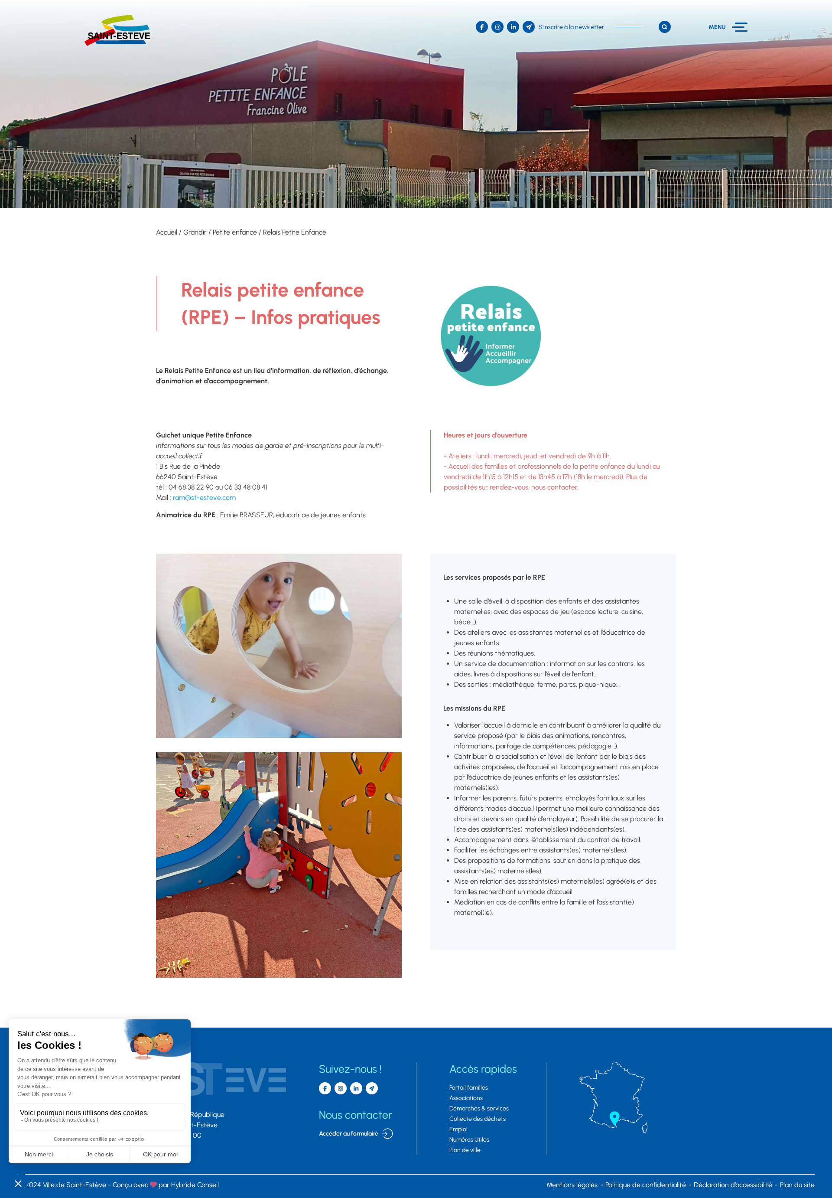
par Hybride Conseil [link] (166, 1185)
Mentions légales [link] (572, 1185)
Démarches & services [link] (479, 1108)
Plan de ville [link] (465, 1150)
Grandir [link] (195, 232)
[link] (117, 30)
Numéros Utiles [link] (469, 1139)
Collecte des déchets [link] (477, 1119)
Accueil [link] (166, 232)
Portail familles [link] (468, 1087)
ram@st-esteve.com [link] (204, 497)
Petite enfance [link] (235, 232)
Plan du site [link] (797, 1185)
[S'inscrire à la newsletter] (372, 1088)
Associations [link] (466, 1098)
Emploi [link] (458, 1129)
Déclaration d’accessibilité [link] (733, 1185)
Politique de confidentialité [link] (645, 1185)
